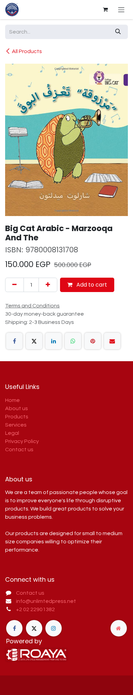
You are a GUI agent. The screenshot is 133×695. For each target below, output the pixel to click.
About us (16, 408)
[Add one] (48, 285)
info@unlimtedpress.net (46, 601)
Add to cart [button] (91, 285)
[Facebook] (14, 341)
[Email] (112, 341)
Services (16, 425)
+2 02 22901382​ (35, 609)
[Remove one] (14, 285)
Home (12, 400)
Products (16, 416)
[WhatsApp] (73, 341)
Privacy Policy (22, 441)
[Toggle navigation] (121, 9)
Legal (12, 433)
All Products (27, 51)
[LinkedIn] (53, 341)
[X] (34, 341)
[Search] (118, 32)
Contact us (19, 449)
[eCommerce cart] (105, 9)
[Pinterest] (93, 341)
